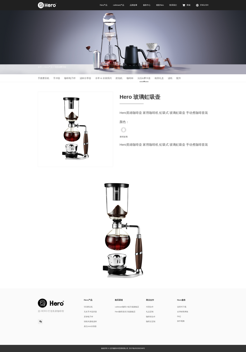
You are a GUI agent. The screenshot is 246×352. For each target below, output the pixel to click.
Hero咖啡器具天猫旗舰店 (125, 312)
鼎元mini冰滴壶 (90, 326)
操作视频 (180, 321)
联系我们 (173, 5)
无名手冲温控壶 (90, 312)
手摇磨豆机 (43, 78)
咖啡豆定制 (150, 322)
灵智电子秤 (88, 317)
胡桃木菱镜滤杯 (90, 322)
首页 (40, 67)
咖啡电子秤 (70, 78)
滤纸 (170, 78)
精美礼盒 (159, 78)
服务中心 (146, 5)
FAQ (179, 317)
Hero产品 (103, 5)
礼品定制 (149, 312)
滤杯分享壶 (85, 78)
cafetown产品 (118, 5)
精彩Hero (160, 5)
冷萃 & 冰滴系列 (103, 78)
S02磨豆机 (88, 307)
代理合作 (149, 307)
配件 (178, 78)
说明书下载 (181, 307)
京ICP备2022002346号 (137, 348)
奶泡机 (119, 78)
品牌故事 (133, 5)
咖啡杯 (130, 78)
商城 (188, 5)
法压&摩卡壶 (144, 78)
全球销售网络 (182, 312)
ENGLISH (204, 5)
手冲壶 (56, 78)
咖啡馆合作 (150, 317)
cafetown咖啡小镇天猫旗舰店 (127, 307)
